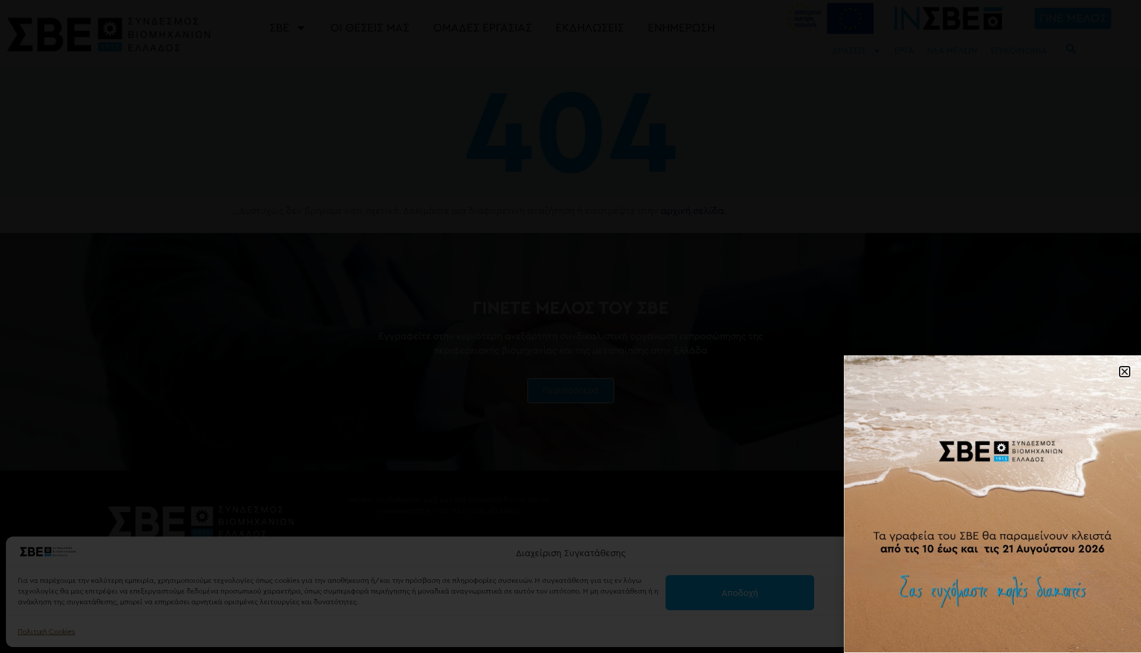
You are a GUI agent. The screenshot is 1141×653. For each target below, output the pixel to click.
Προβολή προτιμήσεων (1049, 593)
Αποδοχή (739, 593)
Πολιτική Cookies (46, 631)
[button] (1117, 554)
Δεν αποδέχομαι (895, 593)
